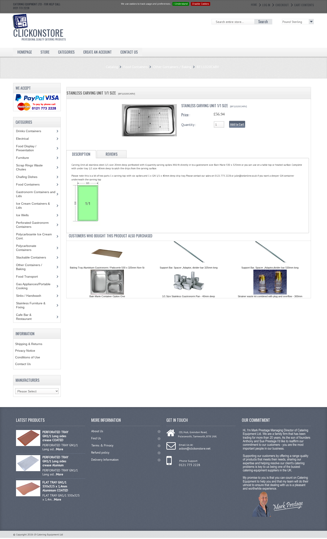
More (59, 449)
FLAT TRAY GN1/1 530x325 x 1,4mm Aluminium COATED (55, 486)
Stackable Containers (33, 257)
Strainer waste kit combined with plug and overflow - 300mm (270, 296)
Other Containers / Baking (172, 67)
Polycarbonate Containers (27, 248)
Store (44, 52)
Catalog (112, 67)
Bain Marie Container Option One (107, 296)
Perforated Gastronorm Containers (32, 224)
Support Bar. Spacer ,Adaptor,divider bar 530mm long (270, 267)
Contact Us (23, 364)
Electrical (26, 138)
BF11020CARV (208, 67)
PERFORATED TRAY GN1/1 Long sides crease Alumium (55, 461)
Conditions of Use (27, 357)
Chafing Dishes (30, 177)
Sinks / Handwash (33, 295)
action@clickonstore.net (194, 448)
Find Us (96, 438)
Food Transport (31, 276)
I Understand (181, 3)
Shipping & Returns (28, 344)
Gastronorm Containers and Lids (35, 194)
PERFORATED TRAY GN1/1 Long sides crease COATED (55, 436)
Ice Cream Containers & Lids (33, 205)
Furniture (26, 157)
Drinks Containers (32, 131)
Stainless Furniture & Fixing (30, 305)
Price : (185, 114)
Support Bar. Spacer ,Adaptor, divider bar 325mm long (189, 267)
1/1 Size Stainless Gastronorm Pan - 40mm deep (188, 296)
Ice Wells (25, 215)
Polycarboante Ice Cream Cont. (34, 236)
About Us (97, 431)
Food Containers (135, 67)
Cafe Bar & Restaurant (28, 317)
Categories (66, 52)
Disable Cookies (200, 3)
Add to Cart (237, 124)
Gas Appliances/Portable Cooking (33, 286)
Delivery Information (105, 460)
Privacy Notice (25, 350)
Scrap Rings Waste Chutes (29, 167)
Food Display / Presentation (28, 148)
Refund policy (100, 452)
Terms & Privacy (102, 445)
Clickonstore (39, 33)
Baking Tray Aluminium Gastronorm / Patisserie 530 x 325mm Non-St (107, 267)
